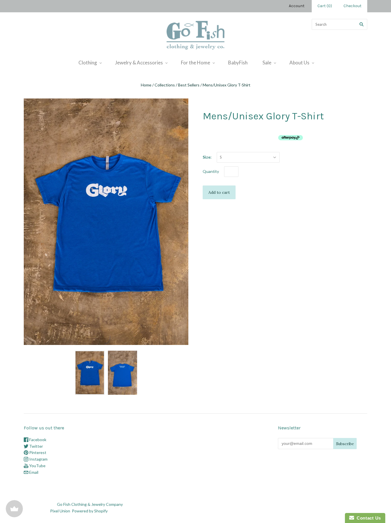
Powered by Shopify (89, 510)
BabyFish (238, 63)
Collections (165, 84)
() (324, 5)
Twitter (35, 446)
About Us (299, 63)
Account (297, 5)
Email (33, 472)
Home (146, 84)
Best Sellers (189, 84)
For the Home (195, 63)
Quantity (211, 171)
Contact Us (367, 518)
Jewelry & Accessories (139, 63)
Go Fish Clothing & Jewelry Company (90, 504)
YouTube (37, 465)
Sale (266, 63)
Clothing (87, 63)
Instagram (38, 459)
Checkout (352, 5)
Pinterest (37, 452)
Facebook (37, 439)
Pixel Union (60, 510)
